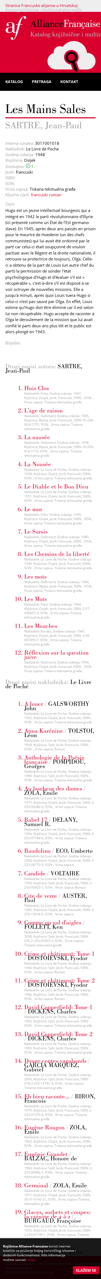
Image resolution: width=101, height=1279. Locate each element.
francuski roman (46, 194)
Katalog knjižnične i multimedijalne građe (43, 9)
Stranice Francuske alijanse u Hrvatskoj (41, 5)
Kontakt (69, 81)
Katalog (14, 81)
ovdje (31, 1259)
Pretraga (41, 81)
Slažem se (86, 1270)
